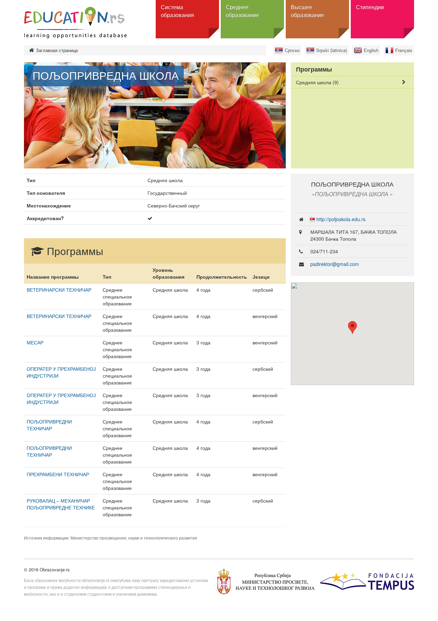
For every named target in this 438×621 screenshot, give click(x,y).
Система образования (177, 11)
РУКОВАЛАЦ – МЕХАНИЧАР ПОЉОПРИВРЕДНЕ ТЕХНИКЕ (61, 504)
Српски (292, 50)
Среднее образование (242, 11)
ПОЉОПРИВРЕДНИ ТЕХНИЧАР (49, 425)
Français (403, 50)
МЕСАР (35, 342)
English (371, 50)
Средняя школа (317, 82)
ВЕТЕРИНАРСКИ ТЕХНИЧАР (59, 289)
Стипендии (370, 7)
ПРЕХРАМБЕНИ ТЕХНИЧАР (58, 474)
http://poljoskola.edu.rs (341, 219)
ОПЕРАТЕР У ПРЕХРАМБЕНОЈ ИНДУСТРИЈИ (61, 372)
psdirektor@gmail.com (334, 264)
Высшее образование (307, 11)
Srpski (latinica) (331, 50)
